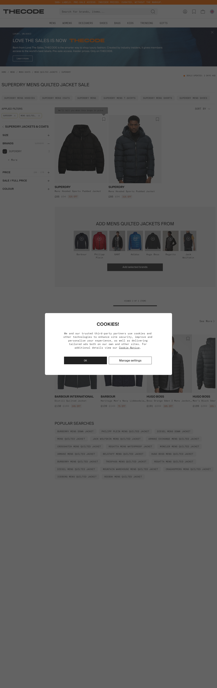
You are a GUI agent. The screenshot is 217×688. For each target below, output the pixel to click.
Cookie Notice (129, 347)
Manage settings (130, 360)
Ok (85, 360)
